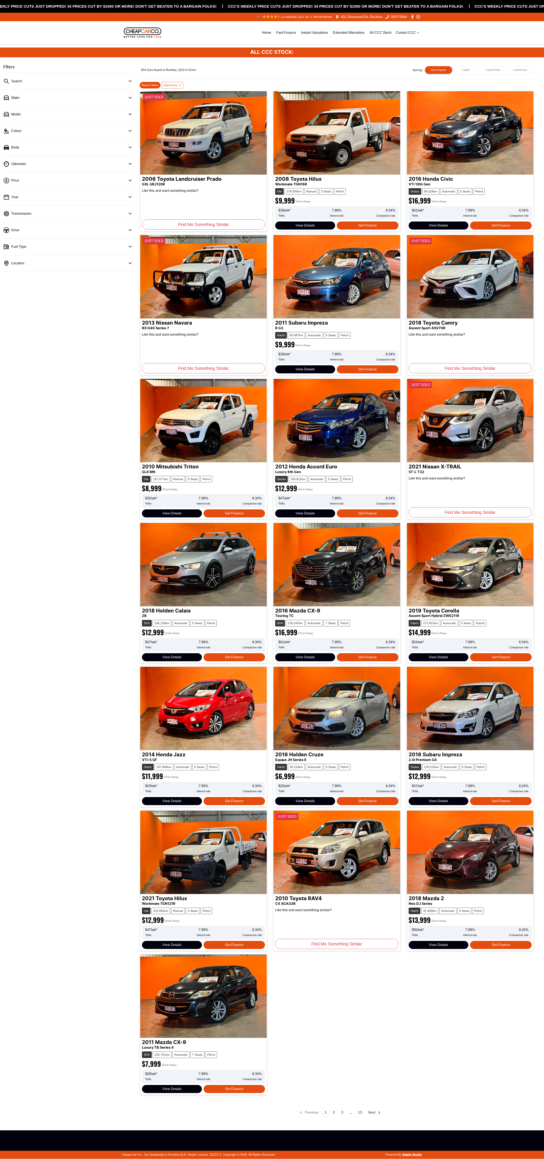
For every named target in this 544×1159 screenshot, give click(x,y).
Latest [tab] (465, 70)
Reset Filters (150, 85)
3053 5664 (399, 17)
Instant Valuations (314, 32)
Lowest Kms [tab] (520, 70)
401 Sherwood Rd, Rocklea (361, 17)
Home (266, 32)
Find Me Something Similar (203, 224)
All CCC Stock (380, 32)
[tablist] (479, 70)
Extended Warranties (348, 32)
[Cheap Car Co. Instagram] (419, 17)
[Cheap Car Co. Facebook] (413, 17)
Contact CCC (406, 32)
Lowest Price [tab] (493, 70)
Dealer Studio (412, 1154)
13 (360, 1112)
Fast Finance (286, 32)
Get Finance (367, 225)
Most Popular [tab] (438, 70)
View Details (305, 225)
